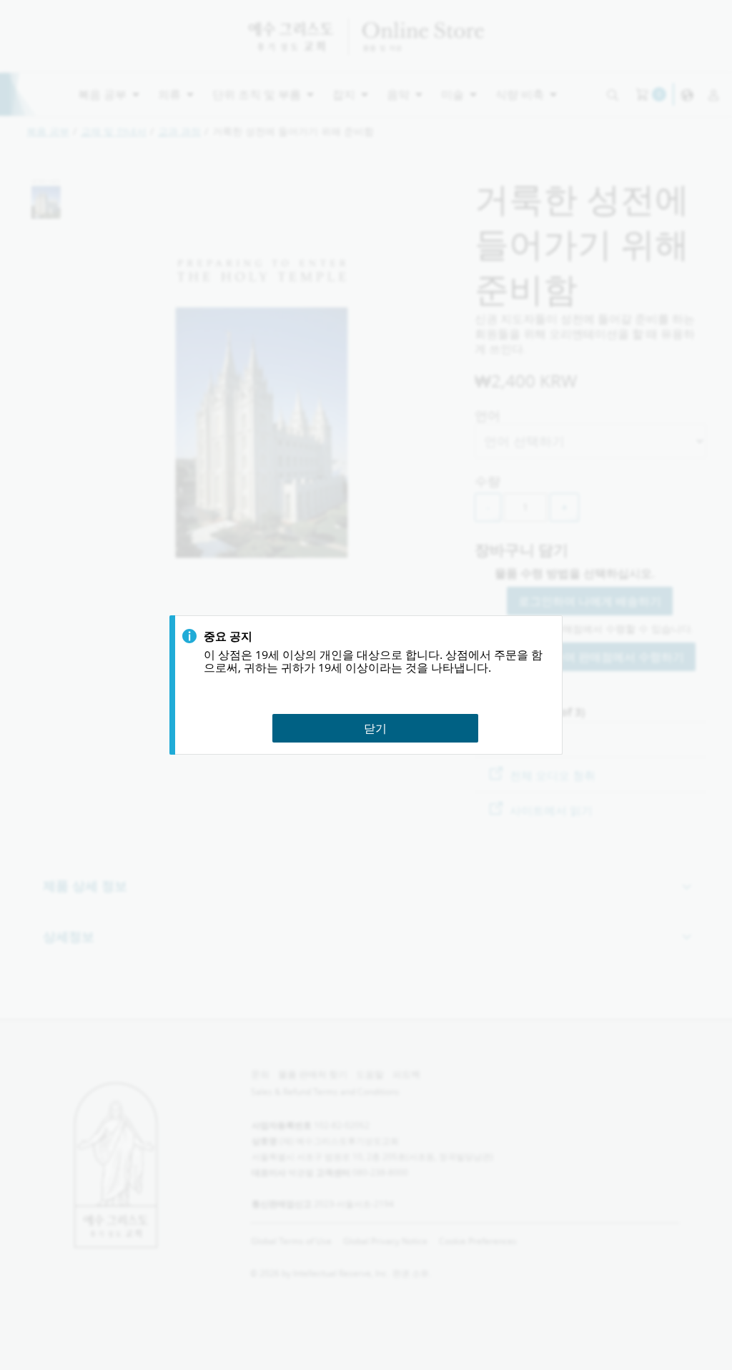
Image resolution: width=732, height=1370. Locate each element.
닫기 (375, 728)
